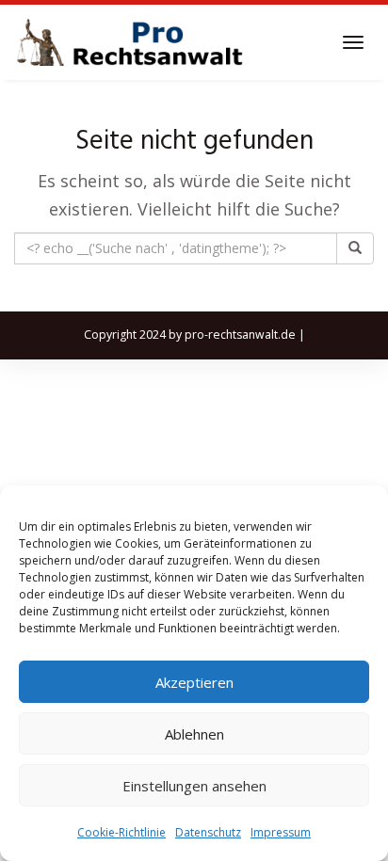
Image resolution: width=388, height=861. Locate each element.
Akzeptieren (194, 682)
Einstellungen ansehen (194, 785)
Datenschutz (208, 832)
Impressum (281, 832)
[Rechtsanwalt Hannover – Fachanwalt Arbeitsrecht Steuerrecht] (132, 42)
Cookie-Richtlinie (121, 832)
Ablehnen (194, 734)
